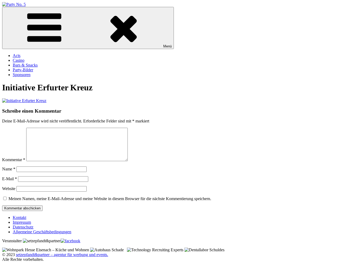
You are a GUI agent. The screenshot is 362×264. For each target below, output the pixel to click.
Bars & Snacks (25, 65)
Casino (18, 60)
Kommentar (13, 159)
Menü (167, 46)
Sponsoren (21, 74)
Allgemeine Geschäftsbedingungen (42, 232)
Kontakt (19, 217)
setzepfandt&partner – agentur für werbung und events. (62, 254)
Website (8, 188)
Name (8, 169)
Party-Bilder (23, 70)
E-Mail (9, 179)
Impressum (22, 222)
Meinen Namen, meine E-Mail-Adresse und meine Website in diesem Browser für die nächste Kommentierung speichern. (109, 198)
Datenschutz (23, 227)
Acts (16, 55)
